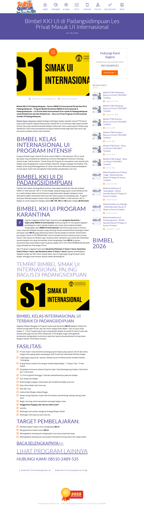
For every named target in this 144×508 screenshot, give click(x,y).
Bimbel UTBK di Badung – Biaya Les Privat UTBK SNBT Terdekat (115, 108)
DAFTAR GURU (110, 9)
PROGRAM (56, 9)
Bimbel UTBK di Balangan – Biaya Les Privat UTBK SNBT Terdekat (115, 95)
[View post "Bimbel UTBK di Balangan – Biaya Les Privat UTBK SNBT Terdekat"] (97, 95)
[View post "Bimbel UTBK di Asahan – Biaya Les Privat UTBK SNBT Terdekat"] (97, 135)
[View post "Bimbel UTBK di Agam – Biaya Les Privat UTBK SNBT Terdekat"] (97, 162)
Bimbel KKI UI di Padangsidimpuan (44, 99)
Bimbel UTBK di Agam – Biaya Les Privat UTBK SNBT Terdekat (115, 161)
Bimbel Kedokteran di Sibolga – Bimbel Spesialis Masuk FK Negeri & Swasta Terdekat (115, 206)
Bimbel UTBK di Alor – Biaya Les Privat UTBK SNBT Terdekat (114, 148)
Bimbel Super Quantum (69, 99)
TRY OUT (98, 9)
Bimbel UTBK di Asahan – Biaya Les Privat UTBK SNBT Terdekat (115, 135)
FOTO (77, 9)
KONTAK (87, 9)
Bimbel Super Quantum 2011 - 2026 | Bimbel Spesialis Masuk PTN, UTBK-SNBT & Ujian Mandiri (73, 504)
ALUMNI (66, 9)
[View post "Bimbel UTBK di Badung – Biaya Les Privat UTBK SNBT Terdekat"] (97, 108)
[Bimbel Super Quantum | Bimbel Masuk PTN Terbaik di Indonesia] (26, 6)
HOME (45, 9)
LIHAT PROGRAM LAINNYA (52, 451)
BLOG (122, 9)
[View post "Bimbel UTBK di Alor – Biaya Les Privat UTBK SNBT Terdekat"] (97, 148)
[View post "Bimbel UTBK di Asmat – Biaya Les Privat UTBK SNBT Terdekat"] (97, 122)
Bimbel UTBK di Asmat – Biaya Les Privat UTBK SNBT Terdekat (115, 121)
